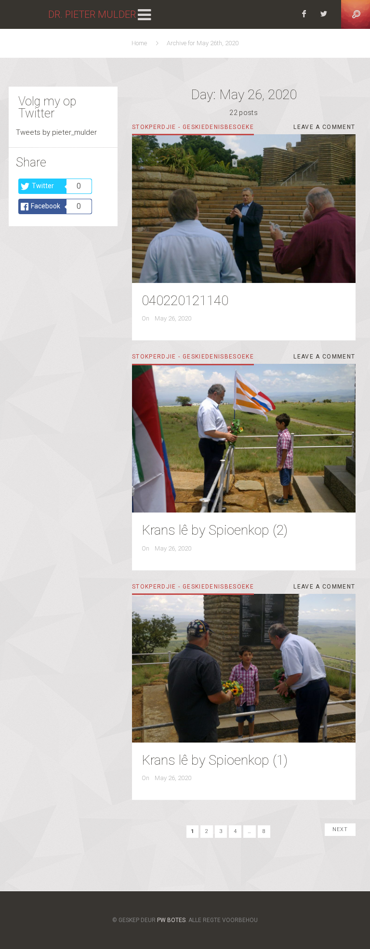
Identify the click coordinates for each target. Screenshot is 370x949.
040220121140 (185, 300)
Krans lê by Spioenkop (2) (215, 530)
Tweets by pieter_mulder (56, 132)
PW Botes (171, 920)
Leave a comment (324, 128)
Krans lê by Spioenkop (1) (215, 760)
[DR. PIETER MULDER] (24, 14)
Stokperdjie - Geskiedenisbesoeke (193, 127)
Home (141, 43)
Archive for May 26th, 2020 (202, 43)
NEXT (340, 829)
